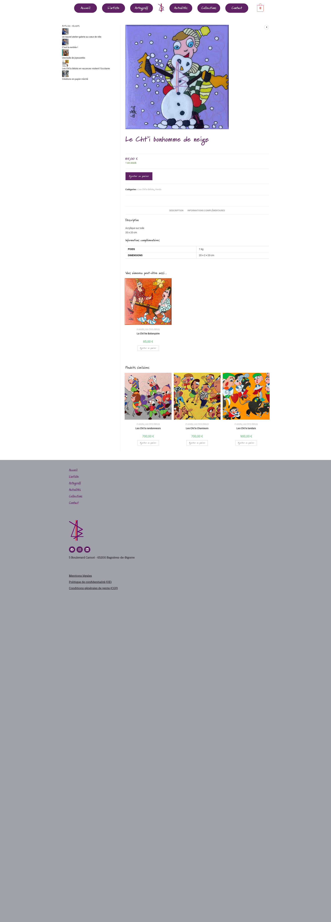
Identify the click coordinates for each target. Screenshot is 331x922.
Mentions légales (80, 575)
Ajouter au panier (139, 176)
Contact (237, 8)
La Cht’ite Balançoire (148, 333)
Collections (208, 8)
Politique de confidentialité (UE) (90, 582)
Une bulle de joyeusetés (73, 58)
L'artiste (74, 476)
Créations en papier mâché (75, 79)
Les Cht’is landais (246, 428)
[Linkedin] (87, 549)
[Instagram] (80, 549)
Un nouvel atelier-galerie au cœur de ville (81, 36)
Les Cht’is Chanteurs (197, 428)
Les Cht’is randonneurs (148, 428)
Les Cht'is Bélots (146, 189)
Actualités (180, 8)
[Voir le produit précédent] (266, 27)
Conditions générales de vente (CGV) (93, 588)
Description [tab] (176, 210)
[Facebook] (72, 549)
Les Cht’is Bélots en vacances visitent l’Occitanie (86, 68)
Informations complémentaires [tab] (206, 210)
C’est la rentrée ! (70, 47)
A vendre (140, 329)
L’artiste (113, 8)
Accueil (85, 8)
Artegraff (141, 8)
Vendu (158, 189)
